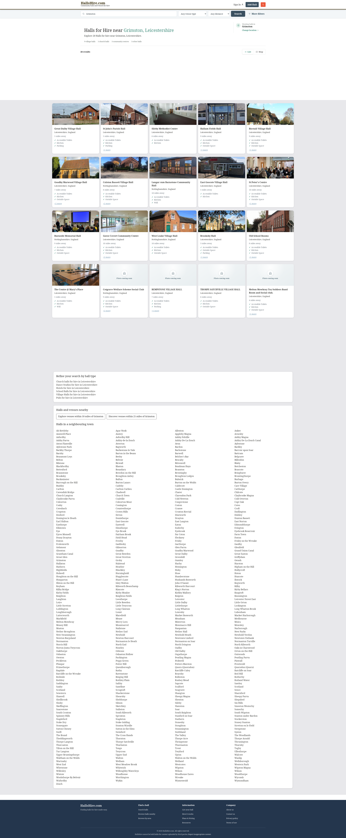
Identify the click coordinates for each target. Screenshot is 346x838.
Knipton (179, 595)
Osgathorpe (181, 654)
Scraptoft (120, 689)
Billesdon (239, 459)
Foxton (59, 540)
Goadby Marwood (184, 550)
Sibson (119, 702)
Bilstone (60, 463)
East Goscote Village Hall (213, 182)
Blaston (119, 466)
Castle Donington (184, 489)
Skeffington (62, 706)
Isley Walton (122, 582)
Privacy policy (232, 818)
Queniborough (123, 667)
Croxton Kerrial (183, 511)
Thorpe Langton (64, 741)
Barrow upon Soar (243, 450)
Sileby (178, 702)
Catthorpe (239, 489)
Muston (60, 628)
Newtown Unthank (244, 638)
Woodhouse (122, 774)
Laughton (61, 599)
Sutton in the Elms (125, 728)
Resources (186, 823)
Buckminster (62, 479)
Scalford (179, 686)
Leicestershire (60, 132)
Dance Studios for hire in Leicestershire (76, 384)
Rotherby (239, 676)
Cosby (59, 505)
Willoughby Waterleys (127, 770)
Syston (237, 732)
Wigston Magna (242, 767)
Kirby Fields (62, 592)
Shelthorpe (121, 699)
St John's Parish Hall (114, 128)
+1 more (106, 150)
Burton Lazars (123, 482)
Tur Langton (62, 751)
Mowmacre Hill (183, 625)
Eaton (178, 524)
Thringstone (181, 741)
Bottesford (61, 469)
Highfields (61, 570)
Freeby (119, 540)
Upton (178, 754)
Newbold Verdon (243, 634)
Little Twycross (124, 605)
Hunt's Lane (122, 579)
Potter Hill (121, 663)
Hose (177, 573)
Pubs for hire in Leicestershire (72, 397)
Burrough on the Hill (67, 482)
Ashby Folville (182, 437)
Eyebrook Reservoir (244, 531)
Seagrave (180, 689)
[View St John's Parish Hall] (124, 114)
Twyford (179, 751)
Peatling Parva (242, 657)
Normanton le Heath (126, 641)
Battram (238, 453)
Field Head (121, 537)
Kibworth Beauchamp (127, 586)
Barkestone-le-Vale (125, 450)
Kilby (237, 586)
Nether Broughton (65, 631)
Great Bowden (123, 553)
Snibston (120, 709)
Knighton (61, 595)
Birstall (119, 463)
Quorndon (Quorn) (244, 667)
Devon (119, 514)
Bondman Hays (183, 466)
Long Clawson (123, 608)
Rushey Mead (182, 680)
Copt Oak (239, 501)
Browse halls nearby (146, 814)
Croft (237, 508)
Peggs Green (122, 660)
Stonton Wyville (124, 725)
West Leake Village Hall (164, 235)
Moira (237, 621)
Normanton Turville (244, 641)
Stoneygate (62, 725)
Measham (180, 618)
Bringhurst (240, 472)
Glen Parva (180, 547)
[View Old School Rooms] (270, 221)
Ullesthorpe (240, 751)
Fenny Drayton (63, 537)
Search (238, 13)
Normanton (62, 641)
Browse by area (144, 818)
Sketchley (121, 706)
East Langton (181, 521)
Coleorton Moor (124, 501)
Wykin (119, 780)
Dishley (238, 514)
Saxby (59, 686)
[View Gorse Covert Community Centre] (124, 221)
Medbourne (240, 618)
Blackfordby (62, 466)
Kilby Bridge (62, 589)
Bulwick (179, 479)
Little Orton (240, 602)
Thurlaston (121, 744)
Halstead (120, 563)
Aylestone (239, 443)
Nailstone (120, 628)
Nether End (122, 631)
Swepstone (240, 728)
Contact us (230, 814)
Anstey (119, 433)
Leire (59, 602)
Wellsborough (241, 761)
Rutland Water (242, 680)
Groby (119, 560)
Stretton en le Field (244, 725)
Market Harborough (244, 615)
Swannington (182, 728)
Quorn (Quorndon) (184, 667)
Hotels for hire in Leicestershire (72, 388)
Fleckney (179, 537)
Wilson (178, 770)
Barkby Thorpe (64, 450)
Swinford (120, 732)
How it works (187, 814)
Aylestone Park (64, 446)
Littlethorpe (181, 605)
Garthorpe (180, 544)
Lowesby (179, 612)
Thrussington (241, 741)
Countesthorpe (123, 508)
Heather (120, 566)
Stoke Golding (123, 722)
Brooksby (61, 476)
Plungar (60, 663)
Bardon (179, 446)
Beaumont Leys (64, 456)
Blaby (237, 463)
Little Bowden (123, 602)
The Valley (180, 735)
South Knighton (183, 712)
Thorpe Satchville (125, 741)
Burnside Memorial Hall (67, 235)
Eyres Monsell (63, 534)
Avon (177, 443)
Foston (237, 537)
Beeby (119, 456)
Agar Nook (121, 430)
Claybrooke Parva (65, 498)
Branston (179, 469)
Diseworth (180, 514)
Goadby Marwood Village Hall (70, 182)
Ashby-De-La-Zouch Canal (247, 440)
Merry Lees (122, 621)
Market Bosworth (184, 615)
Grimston (61, 560)
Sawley (238, 683)
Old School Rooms (259, 235)
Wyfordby (61, 780)
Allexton (179, 430)
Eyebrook (180, 531)
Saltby (119, 683)
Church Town (122, 495)
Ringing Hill (122, 676)
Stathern (179, 719)
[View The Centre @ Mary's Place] (75, 275)
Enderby (179, 527)
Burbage (238, 479)
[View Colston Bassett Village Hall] (124, 167)
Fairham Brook (123, 534)
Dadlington (240, 511)
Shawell (60, 696)
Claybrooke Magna (244, 495)
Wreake (179, 777)
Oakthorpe (61, 651)
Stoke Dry (61, 722)
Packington (121, 657)
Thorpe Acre (181, 738)
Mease (119, 618)
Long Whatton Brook (245, 608)
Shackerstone (123, 693)
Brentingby (181, 472)
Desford (60, 514)
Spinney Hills (63, 715)
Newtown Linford (184, 638)
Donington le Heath (66, 518)
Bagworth (121, 446)
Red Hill (238, 673)
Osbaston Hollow (124, 654)
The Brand (61, 735)
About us (230, 810)
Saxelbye (120, 686)
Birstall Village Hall (260, 128)
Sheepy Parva (241, 696)
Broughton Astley (125, 476)
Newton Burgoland (66, 638)
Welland (179, 761)
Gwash (237, 560)
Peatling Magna (183, 657)
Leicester (180, 599)
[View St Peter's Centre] (270, 167)
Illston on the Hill (65, 582)
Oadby (178, 647)
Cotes (237, 505)
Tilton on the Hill (65, 748)
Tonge (119, 748)
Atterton (120, 443)
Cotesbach (61, 508)
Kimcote (120, 589)
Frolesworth (62, 544)
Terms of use (231, 823)
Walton (119, 757)
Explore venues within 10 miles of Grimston (80, 416)
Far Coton (180, 534)
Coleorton (61, 501)
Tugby (237, 748)
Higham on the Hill (244, 566)
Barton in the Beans (126, 453)
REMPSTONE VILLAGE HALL (167, 289)
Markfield (61, 618)
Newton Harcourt (125, 638)
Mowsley (239, 625)
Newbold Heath (183, 634)
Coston (178, 505)
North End (121, 644)
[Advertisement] (173, 76)
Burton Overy (241, 482)
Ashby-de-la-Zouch (125, 440)
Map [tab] (261, 51)
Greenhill (180, 557)
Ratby (119, 670)
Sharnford (239, 693)
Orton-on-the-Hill (243, 651)
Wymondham (241, 780)
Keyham (60, 586)
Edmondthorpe (242, 524)
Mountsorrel (122, 625)
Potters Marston (183, 663)
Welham (120, 761)
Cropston (61, 511)
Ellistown (61, 527)
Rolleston (180, 676)
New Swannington (65, 634)
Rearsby (179, 673)
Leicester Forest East (245, 599)
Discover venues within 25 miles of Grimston (132, 416)
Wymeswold (181, 780)
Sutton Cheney (63, 728)
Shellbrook (61, 699)
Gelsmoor (61, 547)
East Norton (240, 521)
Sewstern (61, 693)
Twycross (120, 751)
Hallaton (60, 563)
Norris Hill (61, 644)
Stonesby (179, 722)
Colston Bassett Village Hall (118, 182)
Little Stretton (63, 605)
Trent (178, 748)
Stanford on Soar (183, 715)
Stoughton (180, 725)
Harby (178, 563)
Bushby (60, 485)
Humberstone (182, 576)
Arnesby (238, 433)
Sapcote (179, 683)
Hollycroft (239, 570)
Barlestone (180, 450)
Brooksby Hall (208, 235)
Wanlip (238, 757)
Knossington (240, 595)
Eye (58, 531)
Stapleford (61, 719)
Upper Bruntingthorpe (67, 754)
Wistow (60, 774)
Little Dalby (181, 602)
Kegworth (239, 582)
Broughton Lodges (184, 476)
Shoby (59, 702)
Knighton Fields (124, 595)
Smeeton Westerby (244, 706)
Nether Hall (181, 631)
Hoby (178, 570)
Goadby (120, 550)
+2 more (58, 203)
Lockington (240, 605)
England (71, 132)
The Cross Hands (124, 735)
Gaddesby (121, 544)
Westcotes (180, 764)
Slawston (179, 706)
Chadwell (120, 492)
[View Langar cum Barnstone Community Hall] (173, 167)
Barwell (179, 453)
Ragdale (60, 670)
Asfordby (61, 437)
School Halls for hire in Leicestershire (75, 391)
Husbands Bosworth (185, 579)
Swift (59, 732)
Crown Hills (122, 511)
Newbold (120, 634)
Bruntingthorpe (242, 476)
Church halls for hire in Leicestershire (76, 381)
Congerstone (181, 501)
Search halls (143, 810)
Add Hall (252, 4)
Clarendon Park (183, 495)
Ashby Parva (62, 440)
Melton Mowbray (65, 621)
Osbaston (61, 654)
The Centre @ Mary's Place (68, 289)
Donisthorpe (122, 518)
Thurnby (239, 744)
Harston (238, 563)
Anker (237, 430)
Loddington (62, 608)
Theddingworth (64, 738)
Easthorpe (61, 524)
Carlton (60, 489)
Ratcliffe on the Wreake (68, 673)
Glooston (60, 550)
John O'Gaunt (182, 582)
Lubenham (240, 612)
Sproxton (120, 715)
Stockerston (240, 719)
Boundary (121, 469)
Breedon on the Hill (126, 472)
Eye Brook (121, 531)
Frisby (178, 540)
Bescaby (179, 459)
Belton (59, 459)
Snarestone (62, 709)
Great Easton (241, 553)
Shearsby (120, 696)
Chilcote (238, 492)
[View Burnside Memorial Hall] (75, 221)
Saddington (62, 683)
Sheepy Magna (182, 696)
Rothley (60, 680)
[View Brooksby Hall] (221, 221)
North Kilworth (242, 644)
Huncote (238, 576)
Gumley (179, 560)
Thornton (120, 738)
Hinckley (120, 570)
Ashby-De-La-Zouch (185, 440)
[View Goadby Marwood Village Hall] (75, 167)
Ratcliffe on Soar (243, 670)
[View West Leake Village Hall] (173, 221)
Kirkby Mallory (183, 592)
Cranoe (178, 508)
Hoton (237, 573)
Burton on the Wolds (185, 482)
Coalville (120, 498)
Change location (249, 30)
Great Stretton (123, 557)
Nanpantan (181, 628)
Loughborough (63, 612)
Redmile (60, 676)
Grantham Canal (64, 553)
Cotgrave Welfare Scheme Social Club (123, 289)
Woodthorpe (240, 774)
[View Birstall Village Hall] (270, 114)
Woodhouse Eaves (184, 774)
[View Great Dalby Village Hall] (75, 114)
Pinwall (238, 660)
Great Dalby (181, 553)
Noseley (120, 647)
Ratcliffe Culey (182, 670)
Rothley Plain (122, 680)
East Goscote (122, 521)
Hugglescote (122, 576)
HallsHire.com (91, 805)
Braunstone (62, 472)
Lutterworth (62, 615)
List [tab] (249, 51)
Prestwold (239, 663)
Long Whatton (182, 608)
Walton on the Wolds (185, 757)
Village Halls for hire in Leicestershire (76, 394)
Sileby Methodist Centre (165, 128)
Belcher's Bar (182, 456)
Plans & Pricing (188, 818)
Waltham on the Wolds (68, 757)
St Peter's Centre (258, 182)
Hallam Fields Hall (210, 128)
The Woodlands (242, 735)
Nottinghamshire (110, 186)
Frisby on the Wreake (245, 540)
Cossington (121, 505)
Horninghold (122, 573)
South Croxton (63, 712)
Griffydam (239, 557)
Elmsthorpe (122, 527)
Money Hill (62, 625)
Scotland (238, 686)
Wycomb (239, 777)
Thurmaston (181, 744)
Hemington (181, 566)
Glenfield (239, 547)
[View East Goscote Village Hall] (221, 167)
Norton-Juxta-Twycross (68, 647)
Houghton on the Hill (67, 576)
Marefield (121, 615)
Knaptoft (239, 592)
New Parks (240, 631)
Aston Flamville (64, 443)
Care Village (240, 485)
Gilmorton (121, 547)
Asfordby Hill (122, 437)
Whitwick (121, 767)
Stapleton (121, 719)
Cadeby (119, 485)
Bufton (119, 479)
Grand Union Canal (244, 550)
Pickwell (179, 660)
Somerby (239, 709)
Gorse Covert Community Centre (121, 235)
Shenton (179, 699)
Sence (237, 689)
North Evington (183, 644)
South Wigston (241, 712)
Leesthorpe (121, 599)
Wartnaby (61, 761)
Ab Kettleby (62, 430)
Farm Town (240, 534)
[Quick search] (263, 4)
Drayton (179, 518)
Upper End (121, 754)
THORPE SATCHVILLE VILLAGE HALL (220, 289)
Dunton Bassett (242, 518)
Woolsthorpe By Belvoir (68, 777)
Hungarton (62, 579)
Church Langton (64, 495)
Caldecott (180, 485)
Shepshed (239, 699)
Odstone (120, 651)
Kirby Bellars (241, 589)
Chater (178, 492)
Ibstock (238, 579)
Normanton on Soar (185, 641)
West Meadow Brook (126, 764)
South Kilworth (123, 712)
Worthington (122, 777)
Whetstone (61, 767)
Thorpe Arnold (242, 738)
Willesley (61, 770)
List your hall (187, 810)
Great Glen (61, 557)
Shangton (180, 693)
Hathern (60, 566)
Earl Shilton (62, 521)
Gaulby (238, 544)
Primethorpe (63, 667)
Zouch (59, 783)
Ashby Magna (241, 437)
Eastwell (120, 524)
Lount (119, 612)
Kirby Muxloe (123, 592)
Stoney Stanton (242, 722)
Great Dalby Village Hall (67, 128)
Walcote (238, 754)
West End (61, 764)
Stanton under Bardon (245, 715)
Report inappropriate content (199, 834)
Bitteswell (180, 463)
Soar (177, 709)
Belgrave (239, 456)
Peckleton (61, 660)
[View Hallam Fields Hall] (221, 114)
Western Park (241, 764)
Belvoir (119, 459)
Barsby (59, 453)
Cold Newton (181, 498)
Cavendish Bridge (65, 492)
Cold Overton (241, 498)
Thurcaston (62, 744)
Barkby (238, 446)
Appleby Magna (183, 433)
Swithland (180, 732)
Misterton (180, 621)
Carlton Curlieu (124, 489)
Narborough (240, 628)
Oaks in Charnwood (244, 647)
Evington (239, 527)
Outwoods (239, 654)
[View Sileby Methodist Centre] (173, 114)
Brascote (238, 469)
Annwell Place (63, 433)
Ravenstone (122, 673)
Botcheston (240, 466)
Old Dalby (180, 651)
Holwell (60, 573)
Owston (60, 657)
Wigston (179, 767)
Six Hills (238, 702)
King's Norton (182, 589)
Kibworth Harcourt (185, 586)
